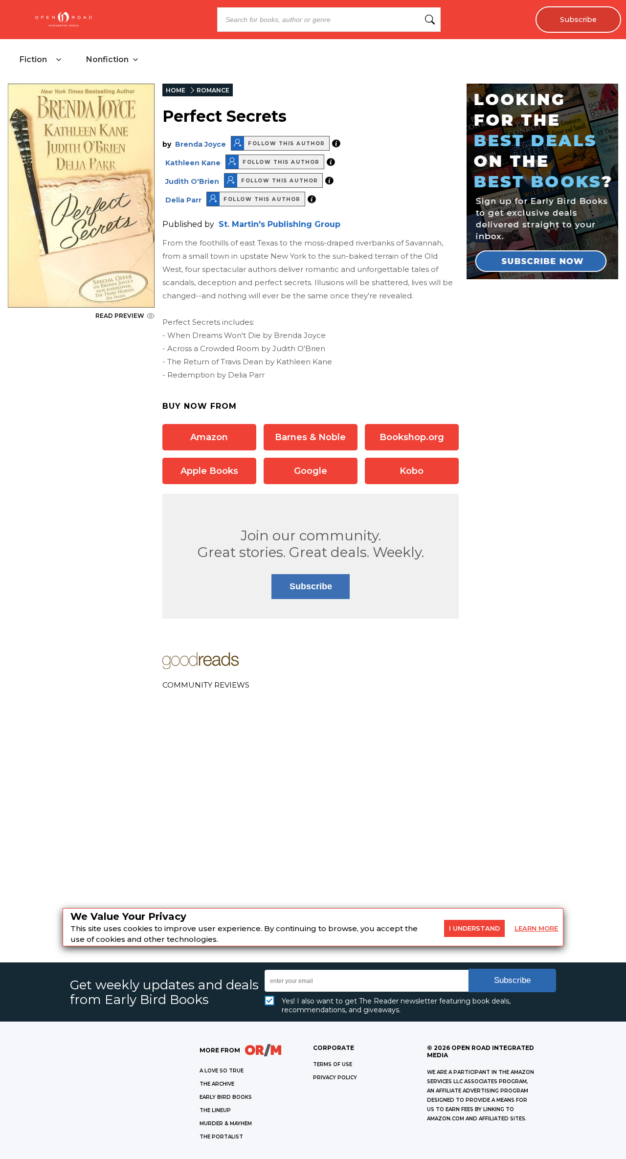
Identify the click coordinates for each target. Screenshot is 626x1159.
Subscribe (578, 19)
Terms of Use (332, 1064)
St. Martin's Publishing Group (279, 224)
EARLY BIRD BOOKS (226, 1097)
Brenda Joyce (200, 144)
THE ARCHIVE (217, 1084)
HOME (175, 90)
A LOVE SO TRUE (222, 1071)
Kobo (412, 471)
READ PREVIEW (119, 315)
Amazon (209, 437)
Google (310, 471)
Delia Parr (183, 200)
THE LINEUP (215, 1110)
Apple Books (209, 471)
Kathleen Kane (193, 162)
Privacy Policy (335, 1077)
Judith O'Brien (192, 181)
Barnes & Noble (310, 437)
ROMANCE (213, 90)
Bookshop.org (412, 437)
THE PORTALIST (221, 1137)
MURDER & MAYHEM (226, 1123)
